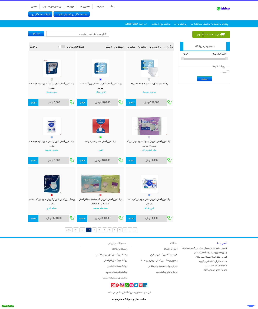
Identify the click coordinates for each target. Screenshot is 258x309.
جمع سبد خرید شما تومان (208, 34)
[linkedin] (145, 285)
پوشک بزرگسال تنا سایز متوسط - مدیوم (149, 83)
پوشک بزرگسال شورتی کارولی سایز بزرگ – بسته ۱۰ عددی (52, 201)
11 (82, 230)
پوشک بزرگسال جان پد (116, 271)
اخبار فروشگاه (170, 248)
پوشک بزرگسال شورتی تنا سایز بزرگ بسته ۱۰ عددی (100, 85)
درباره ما (100, 6)
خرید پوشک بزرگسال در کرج (163, 254)
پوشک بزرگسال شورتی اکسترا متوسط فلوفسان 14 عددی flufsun (100, 201)
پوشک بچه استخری (160, 23)
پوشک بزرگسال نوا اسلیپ (115, 277)
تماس (34, 6)
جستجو (36, 33)
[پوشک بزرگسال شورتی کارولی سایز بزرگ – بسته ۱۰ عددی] (51, 184)
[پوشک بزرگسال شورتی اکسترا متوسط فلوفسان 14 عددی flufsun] (100, 184)
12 (76, 230)
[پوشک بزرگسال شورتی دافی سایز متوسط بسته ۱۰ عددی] (51, 126)
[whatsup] (127, 285)
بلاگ (112, 6)
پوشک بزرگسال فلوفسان (115, 260)
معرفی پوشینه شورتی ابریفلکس (162, 266)
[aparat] (131, 285)
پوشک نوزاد (180, 23)
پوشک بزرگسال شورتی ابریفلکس (111, 254)
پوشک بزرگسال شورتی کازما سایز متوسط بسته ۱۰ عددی (51, 85)
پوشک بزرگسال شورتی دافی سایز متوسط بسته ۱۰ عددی (51, 143)
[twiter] (136, 285)
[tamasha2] (113, 285)
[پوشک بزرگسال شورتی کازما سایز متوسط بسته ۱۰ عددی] (51, 68)
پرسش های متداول (52, 6)
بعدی (69, 230)
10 (88, 230)
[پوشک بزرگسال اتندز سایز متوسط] (100, 126)
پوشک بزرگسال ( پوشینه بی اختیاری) (209, 23)
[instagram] (122, 285)
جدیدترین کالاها (119, 248)
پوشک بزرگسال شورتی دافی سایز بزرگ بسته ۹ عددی (149, 201)
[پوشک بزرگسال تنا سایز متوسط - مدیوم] (149, 68)
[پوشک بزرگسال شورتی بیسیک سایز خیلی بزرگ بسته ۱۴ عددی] (149, 126)
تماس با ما (85, 6)
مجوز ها (70, 6)
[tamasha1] (118, 285)
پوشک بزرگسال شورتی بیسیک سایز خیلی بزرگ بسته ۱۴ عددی (149, 143)
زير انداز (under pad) (136, 23)
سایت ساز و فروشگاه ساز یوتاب (129, 299)
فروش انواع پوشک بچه (166, 271)
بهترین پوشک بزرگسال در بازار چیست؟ (159, 260)
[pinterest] (140, 285)
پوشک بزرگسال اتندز (117, 266)
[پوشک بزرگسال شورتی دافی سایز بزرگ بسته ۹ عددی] (149, 184)
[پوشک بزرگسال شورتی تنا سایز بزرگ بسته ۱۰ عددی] (100, 68)
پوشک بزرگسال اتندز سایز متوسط (100, 141)
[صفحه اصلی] (210, 8)
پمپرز (223, 71)
